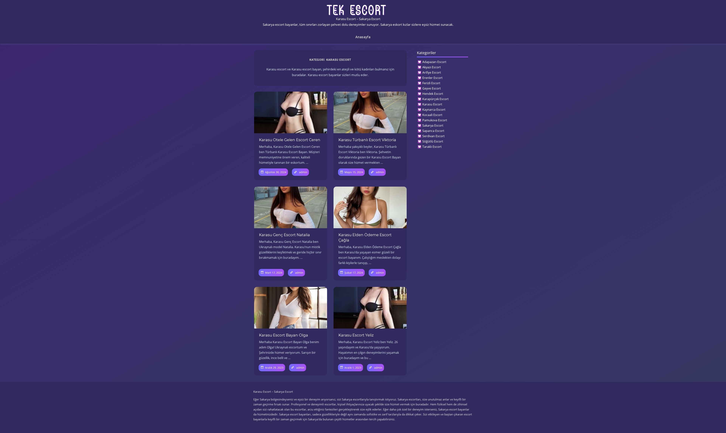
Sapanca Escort (433, 131)
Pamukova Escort (434, 120)
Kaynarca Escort (433, 109)
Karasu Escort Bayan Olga (283, 335)
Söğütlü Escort (432, 141)
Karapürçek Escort (435, 99)
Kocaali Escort (432, 115)
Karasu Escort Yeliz (356, 335)
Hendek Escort (432, 94)
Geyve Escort (431, 88)
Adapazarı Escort (434, 62)
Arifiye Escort (431, 72)
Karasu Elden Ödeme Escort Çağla (365, 237)
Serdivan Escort (433, 136)
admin (303, 172)
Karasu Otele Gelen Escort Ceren (289, 140)
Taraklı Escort (432, 147)
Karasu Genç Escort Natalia (284, 235)
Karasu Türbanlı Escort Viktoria (367, 140)
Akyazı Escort (431, 67)
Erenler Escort (432, 78)
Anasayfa (363, 37)
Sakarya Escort (432, 125)
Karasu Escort (432, 104)
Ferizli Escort (431, 83)
